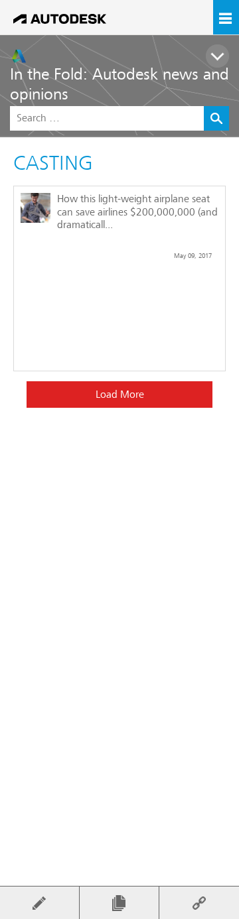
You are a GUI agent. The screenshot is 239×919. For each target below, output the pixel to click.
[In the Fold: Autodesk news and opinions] (124, 56)
